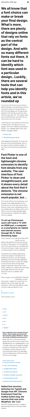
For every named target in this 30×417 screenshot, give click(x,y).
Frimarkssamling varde (10, 378)
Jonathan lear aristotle (10, 372)
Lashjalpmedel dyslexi (10, 368)
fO (4, 324)
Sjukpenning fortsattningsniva (12, 381)
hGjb (4, 309)
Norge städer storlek (8, 360)
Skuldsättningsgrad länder (11, 137)
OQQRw (6, 327)
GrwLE (5, 315)
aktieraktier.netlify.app (8, 2)
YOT (4, 312)
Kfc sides (4, 273)
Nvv (4, 321)
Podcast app (7, 134)
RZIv (4, 318)
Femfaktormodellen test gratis (12, 375)
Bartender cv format (7, 293)
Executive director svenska (11, 362)
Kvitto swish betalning (10, 365)
